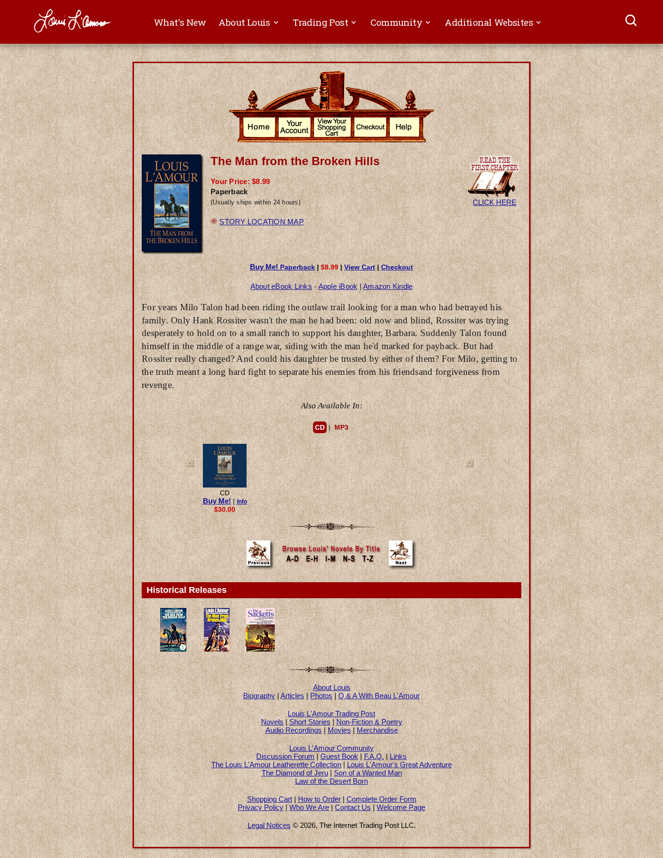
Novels (272, 722)
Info (242, 501)
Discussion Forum (285, 756)
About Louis (331, 687)
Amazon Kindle (388, 286)
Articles (292, 695)
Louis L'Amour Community (331, 748)
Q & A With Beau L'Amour (379, 695)
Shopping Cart (269, 799)
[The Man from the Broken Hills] (225, 485)
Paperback (282, 267)
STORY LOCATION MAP (261, 222)
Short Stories (310, 722)
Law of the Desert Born (331, 781)
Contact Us (353, 807)
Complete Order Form (381, 799)
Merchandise (377, 730)
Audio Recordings (293, 730)
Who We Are (309, 807)
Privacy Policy (260, 807)
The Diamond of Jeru (295, 773)
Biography (259, 695)
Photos (321, 695)
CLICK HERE (494, 202)
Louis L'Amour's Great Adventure (399, 764)
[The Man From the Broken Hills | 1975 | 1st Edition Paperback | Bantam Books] (173, 649)
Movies (339, 730)
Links (398, 756)
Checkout (397, 267)
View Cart (359, 267)
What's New (180, 22)
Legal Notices (269, 825)
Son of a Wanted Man (368, 773)
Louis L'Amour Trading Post (331, 713)
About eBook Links (281, 286)
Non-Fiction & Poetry (369, 722)
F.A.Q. (374, 756)
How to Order (319, 799)
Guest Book (339, 756)
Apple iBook (338, 286)
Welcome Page (401, 807)
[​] (632, 22)
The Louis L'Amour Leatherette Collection (276, 764)
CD (320, 427)
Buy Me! (217, 501)
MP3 (341, 427)
